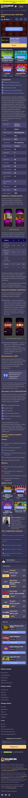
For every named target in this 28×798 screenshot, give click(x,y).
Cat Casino (3, 707)
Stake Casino (13, 580)
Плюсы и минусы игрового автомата (14, 93)
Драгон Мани (4, 709)
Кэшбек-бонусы (4, 697)
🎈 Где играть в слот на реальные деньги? (11, 540)
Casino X (3, 712)
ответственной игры (11, 788)
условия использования (7, 770)
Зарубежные (4, 680)
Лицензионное (4, 672)
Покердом (13, 570)
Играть (14, 45)
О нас (3, 720)
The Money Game (7, 60)
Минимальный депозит (6, 682)
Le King (7, 73)
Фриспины (3, 692)
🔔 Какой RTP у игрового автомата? (12, 549)
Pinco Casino (13, 591)
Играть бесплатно (14, 29)
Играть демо (7, 57)
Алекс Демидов (10, 560)
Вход (21, 6)
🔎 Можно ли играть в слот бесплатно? (13, 535)
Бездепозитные (4, 689)
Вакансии (3, 726)
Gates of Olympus (20, 495)
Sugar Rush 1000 (20, 511)
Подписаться (14, 747)
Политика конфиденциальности (8, 734)
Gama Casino (4, 714)
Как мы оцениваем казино (7, 729)
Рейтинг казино (6, 669)
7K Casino (12, 601)
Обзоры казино (6, 703)
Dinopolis (21, 60)
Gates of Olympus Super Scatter (8, 496)
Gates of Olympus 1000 (7, 511)
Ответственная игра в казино (8, 731)
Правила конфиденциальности (19, 769)
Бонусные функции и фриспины (13, 85)
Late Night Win (20, 73)
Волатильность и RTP (10, 87)
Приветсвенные (5, 700)
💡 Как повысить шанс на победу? (11, 545)
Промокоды (4, 694)
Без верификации (5, 675)
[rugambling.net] (7, 6)
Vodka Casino (13, 611)
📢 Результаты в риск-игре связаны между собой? (12, 554)
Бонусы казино (6, 686)
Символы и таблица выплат (11, 82)
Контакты (3, 724)
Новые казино (4, 677)
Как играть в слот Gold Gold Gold (13, 90)
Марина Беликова (16, 517)
